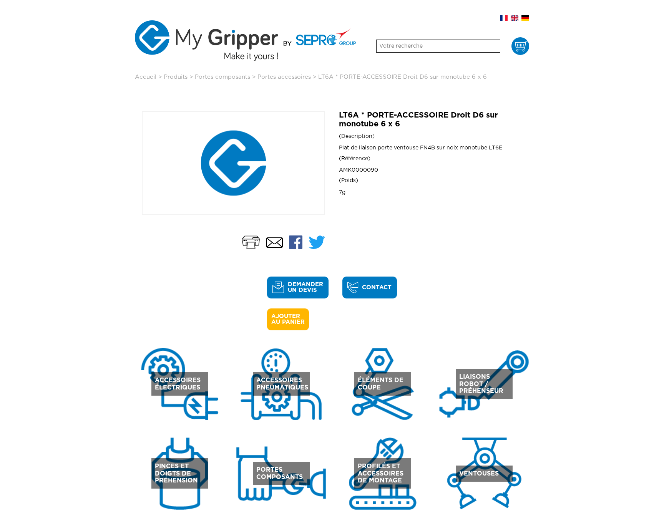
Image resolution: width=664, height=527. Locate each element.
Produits (176, 77)
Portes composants (222, 77)
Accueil (145, 77)
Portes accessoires (284, 77)
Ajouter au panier (288, 319)
